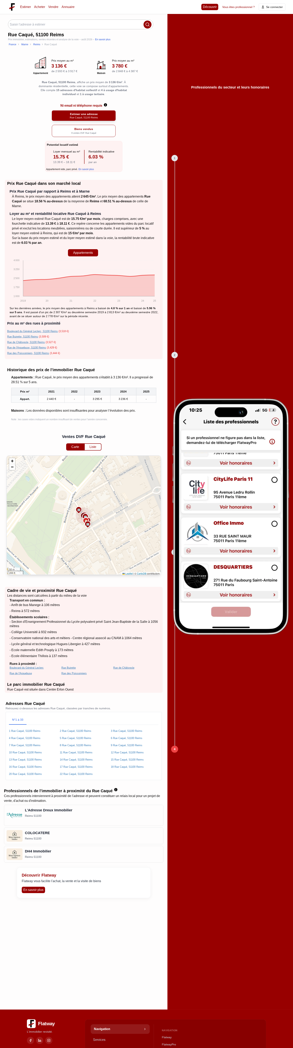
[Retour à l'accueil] (12, 7)
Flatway (167, 1037)
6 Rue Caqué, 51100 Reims (126, 738)
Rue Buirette (68, 667)
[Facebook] (30, 1040)
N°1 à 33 (17, 719)
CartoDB (141, 573)
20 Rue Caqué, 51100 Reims (25, 773)
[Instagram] (48, 1040)
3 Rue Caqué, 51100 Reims (126, 730)
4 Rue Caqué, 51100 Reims (24, 738)
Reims (19, 196)
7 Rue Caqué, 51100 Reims (24, 745)
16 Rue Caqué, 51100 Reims (25, 766)
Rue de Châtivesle (123, 667)
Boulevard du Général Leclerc (27, 667)
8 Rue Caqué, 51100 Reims (75, 745)
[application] (83, 281)
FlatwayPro (169, 1044)
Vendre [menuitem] (53, 7)
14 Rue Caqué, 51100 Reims (76, 759)
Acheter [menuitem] (39, 7)
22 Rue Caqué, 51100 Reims (76, 773)
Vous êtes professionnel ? (238, 7)
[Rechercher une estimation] (147, 25)
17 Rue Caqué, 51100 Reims (76, 766)
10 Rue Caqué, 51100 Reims (25, 752)
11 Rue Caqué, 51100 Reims (76, 752)
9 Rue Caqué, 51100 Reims (126, 745)
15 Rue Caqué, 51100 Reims (127, 759)
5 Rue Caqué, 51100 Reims (75, 738)
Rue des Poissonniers (74, 673)
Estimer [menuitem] (25, 7)
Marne (16, 206)
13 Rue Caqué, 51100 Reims (25, 759)
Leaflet (129, 573)
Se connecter (274, 7)
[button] (87, 524)
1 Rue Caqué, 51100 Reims (24, 730)
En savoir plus (102, 39)
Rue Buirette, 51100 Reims (22, 336)
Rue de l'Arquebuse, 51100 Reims (26, 347)
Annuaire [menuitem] (68, 7)
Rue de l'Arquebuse (21, 673)
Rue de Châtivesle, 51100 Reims (26, 342)
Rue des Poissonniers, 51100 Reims (28, 353)
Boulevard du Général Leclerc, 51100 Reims (32, 331)
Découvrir (210, 7)
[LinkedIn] (39, 1040)
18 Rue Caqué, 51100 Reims (127, 766)
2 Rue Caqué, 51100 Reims (75, 730)
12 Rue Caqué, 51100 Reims (127, 752)
